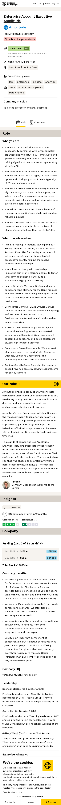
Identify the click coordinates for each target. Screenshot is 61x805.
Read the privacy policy (12, 792)
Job (23, 122)
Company (39, 122)
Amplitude (12, 21)
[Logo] (10, 4)
